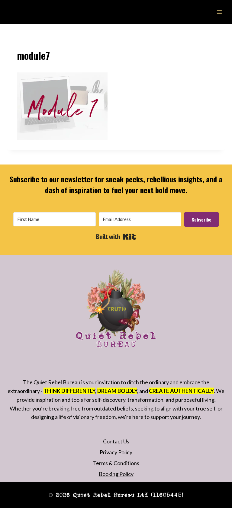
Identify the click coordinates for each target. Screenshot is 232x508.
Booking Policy (116, 474)
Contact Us (116, 441)
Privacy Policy (116, 452)
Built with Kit (116, 236)
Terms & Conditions (116, 463)
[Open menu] (219, 12)
